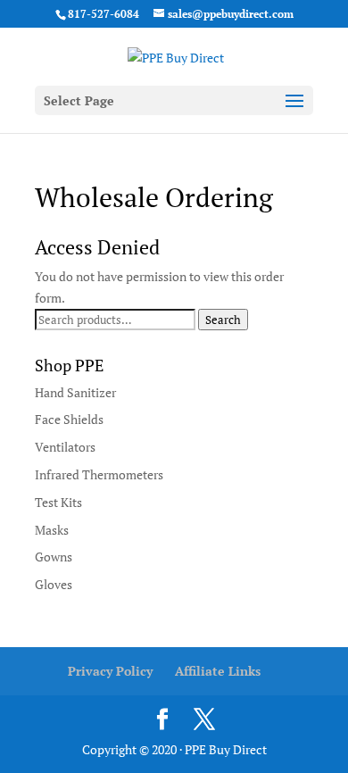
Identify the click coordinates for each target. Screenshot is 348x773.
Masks (52, 529)
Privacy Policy (110, 670)
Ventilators (65, 446)
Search (223, 320)
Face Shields (69, 419)
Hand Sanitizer (75, 392)
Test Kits (58, 502)
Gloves (53, 584)
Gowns (53, 556)
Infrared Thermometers (99, 474)
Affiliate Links (218, 670)
